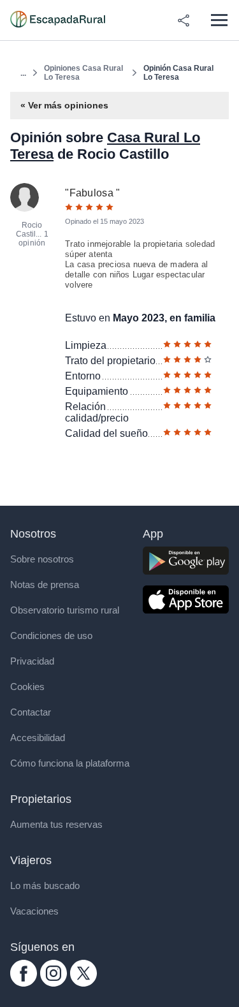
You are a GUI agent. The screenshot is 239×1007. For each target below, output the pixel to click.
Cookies (27, 686)
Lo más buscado (45, 885)
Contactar (30, 712)
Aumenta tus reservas (56, 824)
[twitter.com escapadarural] (83, 983)
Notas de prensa (44, 584)
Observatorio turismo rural (64, 610)
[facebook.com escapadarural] (23, 983)
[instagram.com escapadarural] (53, 983)
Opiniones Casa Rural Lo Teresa (83, 73)
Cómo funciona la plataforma (69, 763)
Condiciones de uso (51, 635)
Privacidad (32, 661)
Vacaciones (34, 911)
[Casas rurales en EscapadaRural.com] (57, 20)
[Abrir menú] (219, 20)
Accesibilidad (37, 737)
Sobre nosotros (42, 559)
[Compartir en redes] (183, 20)
